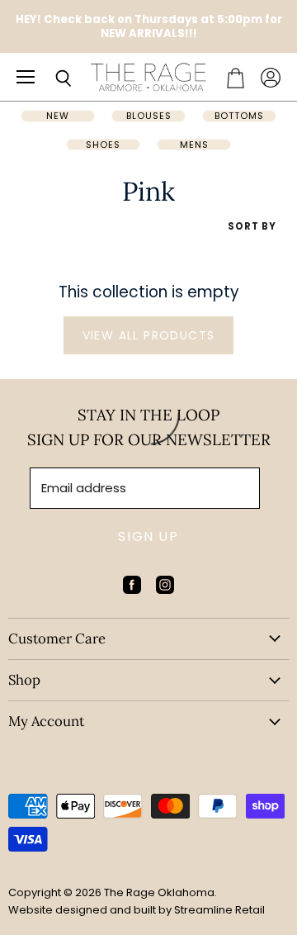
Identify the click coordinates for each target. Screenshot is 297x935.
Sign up (148, 536)
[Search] (51, 78)
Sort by (252, 226)
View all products (148, 335)
